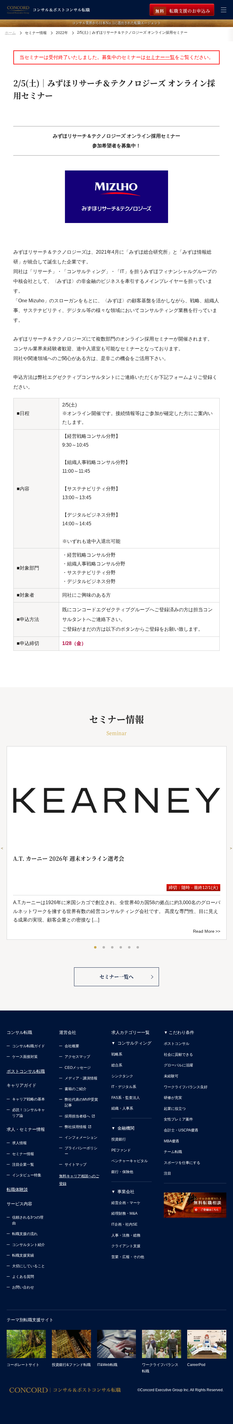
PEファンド (121, 1150)
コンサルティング (134, 1043)
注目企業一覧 (23, 1164)
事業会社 (125, 1191)
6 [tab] (138, 947)
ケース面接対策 (25, 1057)
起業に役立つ (175, 1109)
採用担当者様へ (77, 1116)
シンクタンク (122, 1076)
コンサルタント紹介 (28, 1245)
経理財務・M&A (124, 1213)
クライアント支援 (125, 1246)
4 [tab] (121, 947)
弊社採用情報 (75, 1127)
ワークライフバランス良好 (186, 1087)
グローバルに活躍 (178, 1065)
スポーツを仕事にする (182, 1163)
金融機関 (125, 1128)
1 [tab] (95, 947)
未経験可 (171, 1076)
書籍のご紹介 (75, 1089)
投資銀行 (118, 1139)
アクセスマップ (77, 1057)
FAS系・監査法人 (125, 1098)
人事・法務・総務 (125, 1235)
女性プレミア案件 (178, 1119)
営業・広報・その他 (127, 1257)
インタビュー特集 (26, 1175)
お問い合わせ (23, 1287)
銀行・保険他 (122, 1172)
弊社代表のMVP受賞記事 (81, 1102)
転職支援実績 (23, 1255)
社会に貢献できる (178, 1054)
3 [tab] (112, 947)
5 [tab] (129, 947)
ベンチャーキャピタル (129, 1161)
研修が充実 (173, 1098)
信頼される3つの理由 (27, 1220)
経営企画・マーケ (125, 1203)
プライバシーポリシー (81, 1151)
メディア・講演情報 (81, 1078)
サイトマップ (75, 1164)
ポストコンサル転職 (26, 1071)
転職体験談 (17, 1189)
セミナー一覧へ (116, 976)
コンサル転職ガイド (28, 1046)
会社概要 (72, 1046)
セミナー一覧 (160, 57)
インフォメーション (81, 1137)
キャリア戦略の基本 (28, 1099)
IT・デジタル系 (123, 1087)
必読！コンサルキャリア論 (28, 1113)
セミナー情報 (23, 1154)
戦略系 (116, 1054)
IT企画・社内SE (124, 1224)
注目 (167, 1173)
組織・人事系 (122, 1108)
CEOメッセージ (78, 1067)
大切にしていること (28, 1266)
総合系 (116, 1065)
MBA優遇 (171, 1141)
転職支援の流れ (25, 1234)
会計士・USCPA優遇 (181, 1130)
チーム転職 (173, 1152)
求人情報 (19, 1143)
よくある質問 (23, 1277)
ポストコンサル (176, 1043)
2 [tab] (104, 947)
